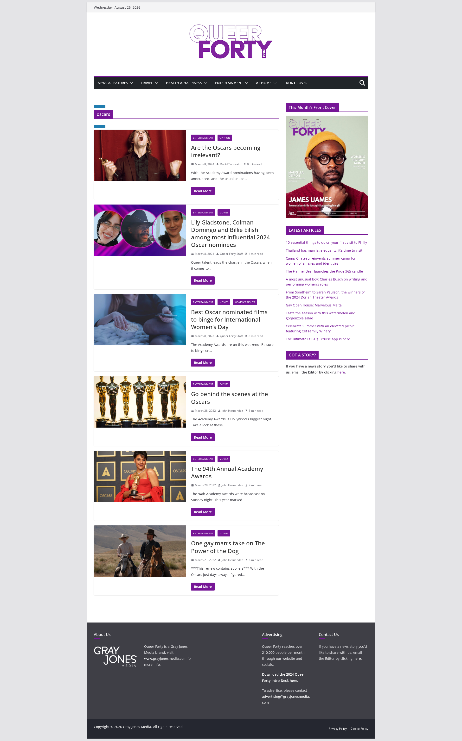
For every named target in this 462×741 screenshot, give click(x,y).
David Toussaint (230, 164)
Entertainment (229, 83)
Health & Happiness (184, 83)
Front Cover (296, 83)
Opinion (224, 137)
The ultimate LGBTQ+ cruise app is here (318, 339)
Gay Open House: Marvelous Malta (314, 305)
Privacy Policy (338, 729)
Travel (147, 83)
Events (223, 384)
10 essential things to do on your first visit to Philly (326, 242)
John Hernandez (232, 411)
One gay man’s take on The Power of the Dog (228, 546)
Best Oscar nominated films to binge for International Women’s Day (229, 319)
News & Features (113, 83)
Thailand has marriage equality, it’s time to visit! (324, 250)
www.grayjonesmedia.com (165, 658)
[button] (130, 83)
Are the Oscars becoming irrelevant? (225, 151)
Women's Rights (245, 302)
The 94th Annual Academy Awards (227, 472)
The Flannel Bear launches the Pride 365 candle (324, 271)
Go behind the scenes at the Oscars (229, 397)
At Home (263, 83)
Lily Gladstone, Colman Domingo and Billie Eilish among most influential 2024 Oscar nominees (230, 233)
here (341, 372)
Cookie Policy (359, 729)
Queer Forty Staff (231, 254)
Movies (223, 212)
